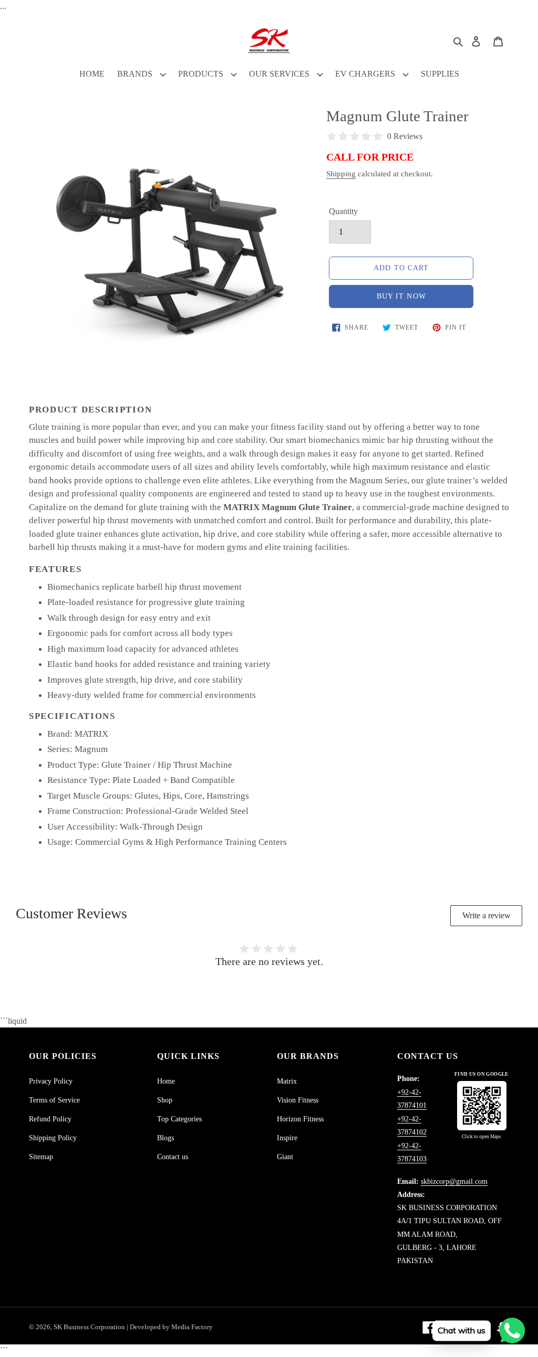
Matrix (287, 1081)
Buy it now (401, 296)
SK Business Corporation (90, 1327)
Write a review (486, 915)
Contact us (172, 1157)
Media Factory (192, 1327)
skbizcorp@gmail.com (454, 1181)
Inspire (287, 1138)
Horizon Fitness (300, 1119)
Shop (164, 1100)
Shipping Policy (53, 1138)
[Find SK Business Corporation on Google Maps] (481, 1105)
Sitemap (41, 1157)
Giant (285, 1157)
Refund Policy (50, 1119)
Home (166, 1081)
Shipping (341, 173)
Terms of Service (54, 1100)
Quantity (343, 211)
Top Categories (179, 1119)
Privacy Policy (51, 1081)
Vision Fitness (297, 1100)
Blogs (165, 1138)
